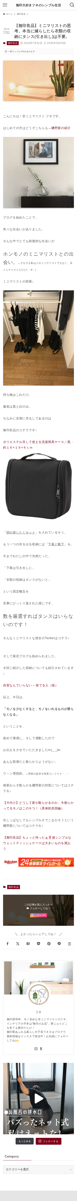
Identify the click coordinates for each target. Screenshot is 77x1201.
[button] (7, 943)
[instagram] (36, 1049)
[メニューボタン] (5, 5)
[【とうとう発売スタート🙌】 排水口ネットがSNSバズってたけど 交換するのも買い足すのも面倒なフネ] (38, 1098)
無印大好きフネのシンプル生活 (38, 5)
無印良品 (13, 43)
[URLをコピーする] (69, 943)
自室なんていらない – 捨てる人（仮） (30, 685)
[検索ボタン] (72, 5)
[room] (41, 1049)
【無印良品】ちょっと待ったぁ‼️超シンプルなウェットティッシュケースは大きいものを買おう (37, 843)
